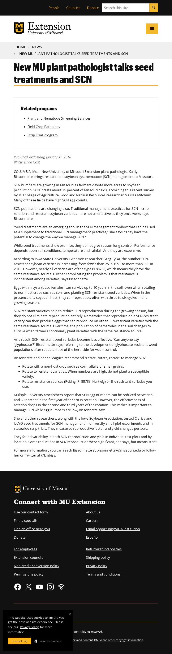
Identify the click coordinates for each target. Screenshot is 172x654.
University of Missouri (47, 489)
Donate (93, 7)
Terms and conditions (103, 574)
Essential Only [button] (20, 641)
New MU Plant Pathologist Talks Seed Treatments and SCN (73, 53)
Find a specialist (26, 520)
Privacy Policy (29, 627)
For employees (25, 549)
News (37, 47)
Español (92, 537)
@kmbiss (48, 455)
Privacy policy (96, 566)
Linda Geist (32, 162)
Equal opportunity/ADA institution (113, 529)
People (54, 7)
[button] (47, 641)
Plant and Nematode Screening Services (59, 118)
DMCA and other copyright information (118, 640)
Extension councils (28, 557)
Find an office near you (32, 529)
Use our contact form (31, 512)
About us (93, 512)
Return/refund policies (104, 549)
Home (21, 47)
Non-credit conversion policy (36, 566)
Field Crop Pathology (43, 126)
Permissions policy (28, 574)
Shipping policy (98, 557)
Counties (73, 7)
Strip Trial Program (42, 135)
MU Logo (17, 489)
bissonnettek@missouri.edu (119, 450)
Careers (92, 520)
